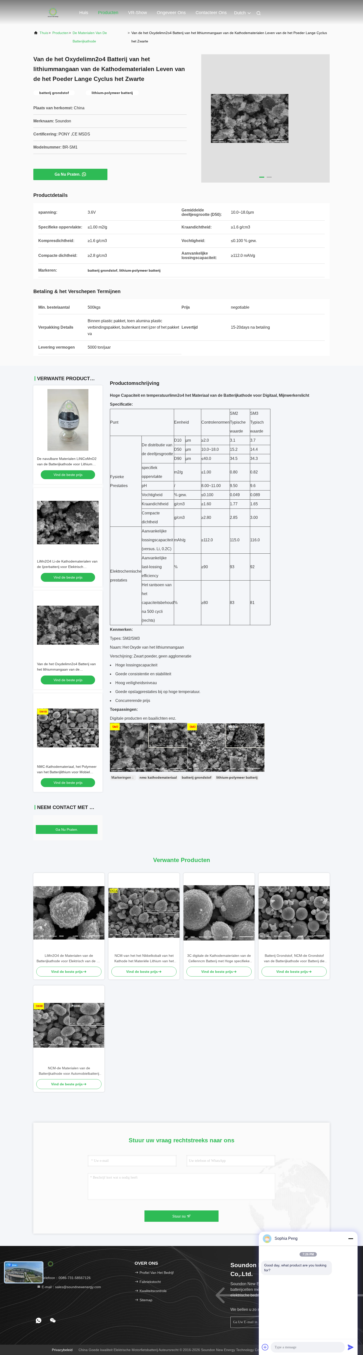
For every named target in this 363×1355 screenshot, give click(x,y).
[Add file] (265, 1347)
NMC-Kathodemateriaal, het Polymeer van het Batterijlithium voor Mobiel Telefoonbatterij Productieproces (67, 772)
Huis (83, 12)
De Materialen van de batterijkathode (90, 37)
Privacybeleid (62, 1350)
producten (60, 33)
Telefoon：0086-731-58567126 (66, 1278)
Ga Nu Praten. (68, 174)
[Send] (351, 1347)
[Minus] (351, 1239)
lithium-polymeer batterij (237, 777)
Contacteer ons (211, 12)
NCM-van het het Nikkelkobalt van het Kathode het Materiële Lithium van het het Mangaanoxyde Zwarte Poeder (144, 959)
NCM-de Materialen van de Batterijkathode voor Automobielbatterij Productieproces (69, 1071)
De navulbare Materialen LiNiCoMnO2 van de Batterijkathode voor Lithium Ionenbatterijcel (67, 464)
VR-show (137, 12)
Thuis (44, 33)
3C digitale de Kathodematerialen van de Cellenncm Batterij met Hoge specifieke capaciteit (219, 959)
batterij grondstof (196, 777)
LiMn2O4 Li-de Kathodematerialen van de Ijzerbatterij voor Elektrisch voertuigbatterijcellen (67, 566)
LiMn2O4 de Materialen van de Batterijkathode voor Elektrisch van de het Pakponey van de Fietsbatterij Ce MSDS (69, 959)
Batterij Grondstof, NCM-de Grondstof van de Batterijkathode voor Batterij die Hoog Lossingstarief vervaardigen (294, 959)
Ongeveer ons (171, 12)
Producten (108, 12)
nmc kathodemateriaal (158, 777)
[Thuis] (53, 12)
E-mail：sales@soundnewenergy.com (71, 1287)
